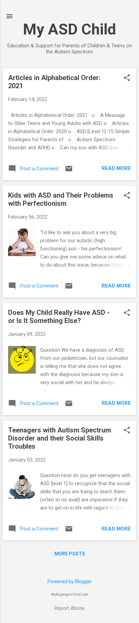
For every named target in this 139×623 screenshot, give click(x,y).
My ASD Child (69, 29)
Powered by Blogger (70, 581)
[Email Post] (69, 171)
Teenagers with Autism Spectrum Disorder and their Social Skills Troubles (59, 438)
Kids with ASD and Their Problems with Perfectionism (60, 199)
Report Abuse (69, 608)
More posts (69, 553)
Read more (116, 168)
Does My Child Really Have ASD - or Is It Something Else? (59, 316)
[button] (127, 78)
